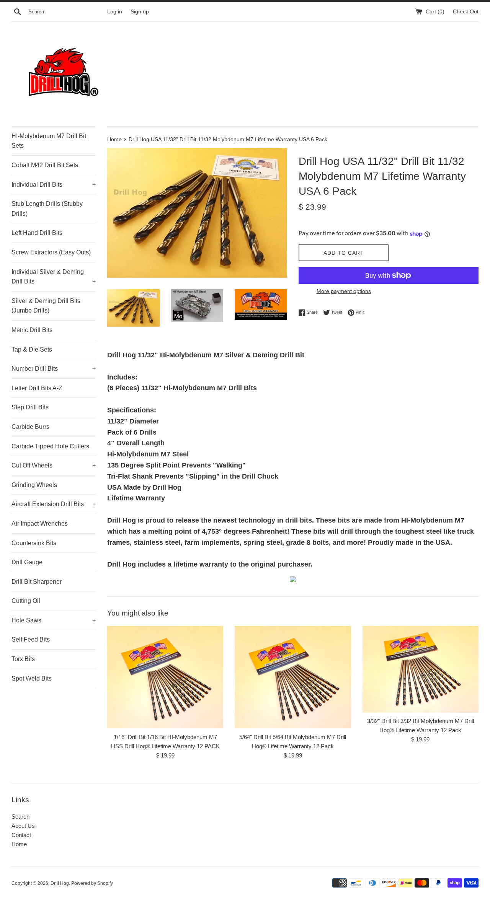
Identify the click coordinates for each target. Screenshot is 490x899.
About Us (23, 825)
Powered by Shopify (92, 883)
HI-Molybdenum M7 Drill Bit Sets (48, 141)
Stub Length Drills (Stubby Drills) (47, 208)
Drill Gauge (26, 562)
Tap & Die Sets (31, 349)
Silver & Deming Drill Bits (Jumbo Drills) (45, 306)
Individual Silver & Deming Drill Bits (53, 277)
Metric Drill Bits (31, 330)
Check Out (466, 12)
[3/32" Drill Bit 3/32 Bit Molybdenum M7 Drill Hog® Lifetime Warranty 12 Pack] (421, 669)
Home (19, 844)
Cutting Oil (25, 601)
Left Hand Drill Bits (36, 233)
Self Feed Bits (30, 639)
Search (20, 816)
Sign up (140, 12)
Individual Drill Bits (53, 184)
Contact (21, 835)
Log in (114, 12)
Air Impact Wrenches (39, 523)
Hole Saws (53, 620)
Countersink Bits (33, 543)
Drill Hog (60, 883)
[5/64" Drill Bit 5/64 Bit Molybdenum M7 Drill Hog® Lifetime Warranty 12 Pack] (293, 677)
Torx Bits (23, 659)
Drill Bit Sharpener (36, 581)
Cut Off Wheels (53, 465)
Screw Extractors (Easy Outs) (51, 252)
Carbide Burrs (30, 426)
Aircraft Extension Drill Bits (53, 504)
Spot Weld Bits (31, 678)
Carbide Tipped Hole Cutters (50, 446)
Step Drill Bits (30, 407)
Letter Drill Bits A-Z (36, 388)
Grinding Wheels (34, 485)
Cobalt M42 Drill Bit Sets (44, 165)
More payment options (344, 291)
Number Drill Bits (53, 368)
